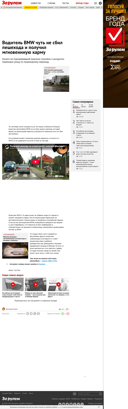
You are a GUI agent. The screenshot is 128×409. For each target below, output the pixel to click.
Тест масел (90, 7)
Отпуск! (73, 7)
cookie (60, 407)
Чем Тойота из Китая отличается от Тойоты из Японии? (85, 123)
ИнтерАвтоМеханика (14, 7)
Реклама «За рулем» (95, 403)
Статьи (51, 3)
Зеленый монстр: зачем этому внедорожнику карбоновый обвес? (86, 112)
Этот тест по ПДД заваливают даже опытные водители (87, 153)
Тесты (65, 3)
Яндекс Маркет (87, 399)
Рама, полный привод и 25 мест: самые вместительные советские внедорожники (87, 143)
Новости (36, 3)
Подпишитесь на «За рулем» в (35, 301)
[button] (99, 407)
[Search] (100, 394)
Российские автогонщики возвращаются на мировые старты (85, 133)
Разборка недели (46, 7)
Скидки (81, 7)
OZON (68, 399)
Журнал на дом (31, 7)
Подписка (98, 399)
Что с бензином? (61, 7)
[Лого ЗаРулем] (11, 3)
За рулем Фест (7, 393)
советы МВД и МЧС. (50, 261)
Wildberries (75, 399)
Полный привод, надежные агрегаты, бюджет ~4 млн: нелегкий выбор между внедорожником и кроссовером (87, 163)
